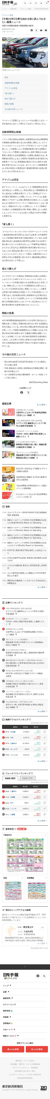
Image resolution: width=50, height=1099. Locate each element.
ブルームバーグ (7, 31)
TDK (12, 737)
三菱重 (12, 814)
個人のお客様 (13, 1049)
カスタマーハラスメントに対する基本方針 (25, 1074)
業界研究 (6, 1010)
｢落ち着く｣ (9, 93)
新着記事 (13, 9)
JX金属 (12, 732)
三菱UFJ (13, 791)
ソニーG (13, 808)
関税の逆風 (9, 103)
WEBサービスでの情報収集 (29, 1064)
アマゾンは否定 (11, 88)
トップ (4, 9)
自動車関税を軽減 (12, 82)
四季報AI (7, 1023)
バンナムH (14, 755)
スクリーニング (9, 1004)
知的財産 (34, 1067)
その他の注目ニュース (14, 109)
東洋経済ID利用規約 (25, 1078)
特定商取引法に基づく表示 (25, 1071)
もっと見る (41, 405)
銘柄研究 (6, 998)
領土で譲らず (10, 98)
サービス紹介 (29, 1060)
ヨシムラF (14, 749)
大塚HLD (13, 743)
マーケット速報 (25, 9)
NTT (11, 803)
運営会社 (19, 1060)
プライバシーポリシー (20, 1067)
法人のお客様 (36, 1049)
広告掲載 (13, 1064)
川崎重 (12, 797)
